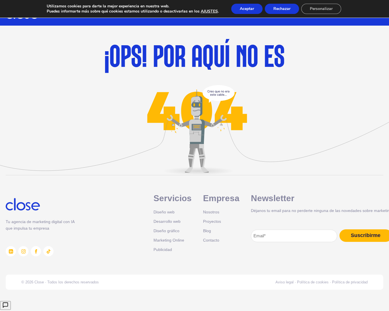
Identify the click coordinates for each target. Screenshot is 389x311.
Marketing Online (168, 240)
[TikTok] (48, 251)
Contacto (211, 240)
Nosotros (211, 211)
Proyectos (212, 221)
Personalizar (321, 8)
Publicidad (162, 249)
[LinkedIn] (11, 251)
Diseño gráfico (166, 230)
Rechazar (281, 8)
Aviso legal (284, 282)
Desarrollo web (167, 221)
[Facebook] (36, 251)
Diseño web (164, 211)
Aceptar (247, 8)
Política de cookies (313, 282)
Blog (207, 230)
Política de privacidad (350, 282)
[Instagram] (23, 251)
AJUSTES (209, 11)
